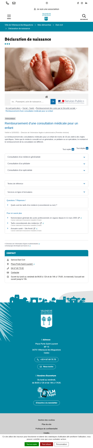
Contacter (15, 272)
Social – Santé (28, 108)
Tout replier (67, 149)
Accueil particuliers (13, 108)
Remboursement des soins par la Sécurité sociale (56, 108)
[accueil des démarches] (46, 96)
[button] (8, 3)
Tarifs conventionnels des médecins (27, 223)
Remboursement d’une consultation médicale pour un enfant (29, 111)
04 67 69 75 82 (17, 268)
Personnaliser (61, 444)
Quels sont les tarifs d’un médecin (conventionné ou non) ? (34, 205)
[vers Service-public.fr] (71, 102)
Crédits (46, 433)
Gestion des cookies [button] (46, 420)
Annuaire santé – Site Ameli (24, 228)
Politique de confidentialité (47, 429)
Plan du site (46, 424)
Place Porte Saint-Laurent (23, 264)
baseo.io (27, 246)
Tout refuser (46, 444)
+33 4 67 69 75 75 (48, 359)
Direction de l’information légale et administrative (23, 244)
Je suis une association (48, 9)
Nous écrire (48, 366)
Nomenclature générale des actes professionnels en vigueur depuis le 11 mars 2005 (46, 218)
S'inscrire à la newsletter (46, 403)
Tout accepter (31, 444)
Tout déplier (81, 150)
